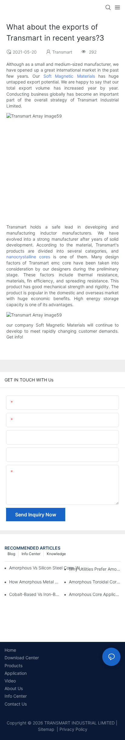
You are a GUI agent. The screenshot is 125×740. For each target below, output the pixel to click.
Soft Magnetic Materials (69, 76)
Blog (11, 553)
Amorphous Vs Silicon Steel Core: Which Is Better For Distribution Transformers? (47, 567)
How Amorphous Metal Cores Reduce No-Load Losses (35, 581)
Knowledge (56, 553)
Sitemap (46, 729)
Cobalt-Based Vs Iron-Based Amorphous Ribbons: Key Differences (35, 594)
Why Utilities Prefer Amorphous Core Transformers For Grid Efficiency (94, 569)
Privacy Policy (73, 729)
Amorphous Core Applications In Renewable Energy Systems (94, 594)
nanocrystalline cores (28, 256)
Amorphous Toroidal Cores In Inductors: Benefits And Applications (94, 581)
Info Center (31, 553)
